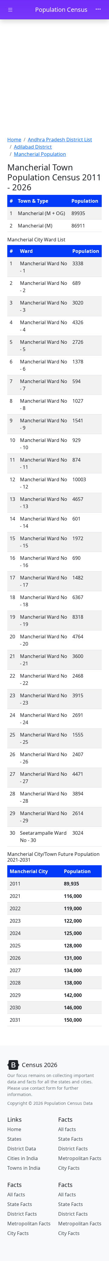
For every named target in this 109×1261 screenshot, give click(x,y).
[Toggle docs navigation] (10, 9)
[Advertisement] (54, 78)
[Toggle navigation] (98, 10)
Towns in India (23, 1168)
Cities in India (22, 1158)
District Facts (73, 1148)
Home (14, 139)
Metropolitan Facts (79, 1158)
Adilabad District (33, 147)
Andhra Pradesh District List (60, 139)
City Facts (69, 1168)
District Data (21, 1148)
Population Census (61, 9)
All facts (67, 1129)
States (14, 1139)
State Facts (70, 1139)
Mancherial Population (40, 154)
